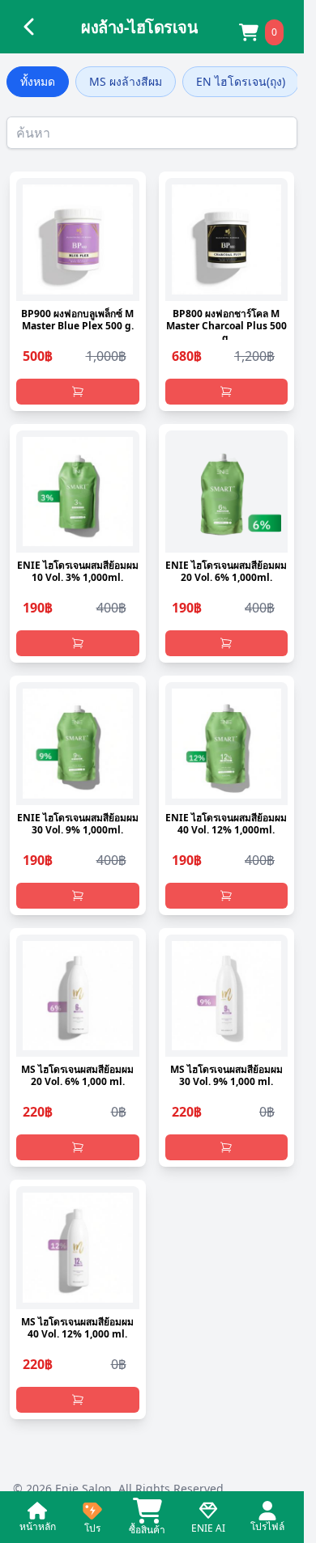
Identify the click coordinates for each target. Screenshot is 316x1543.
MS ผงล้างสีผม (125, 81)
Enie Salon (83, 1488)
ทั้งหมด (37, 81)
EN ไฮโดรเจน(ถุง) (240, 81)
